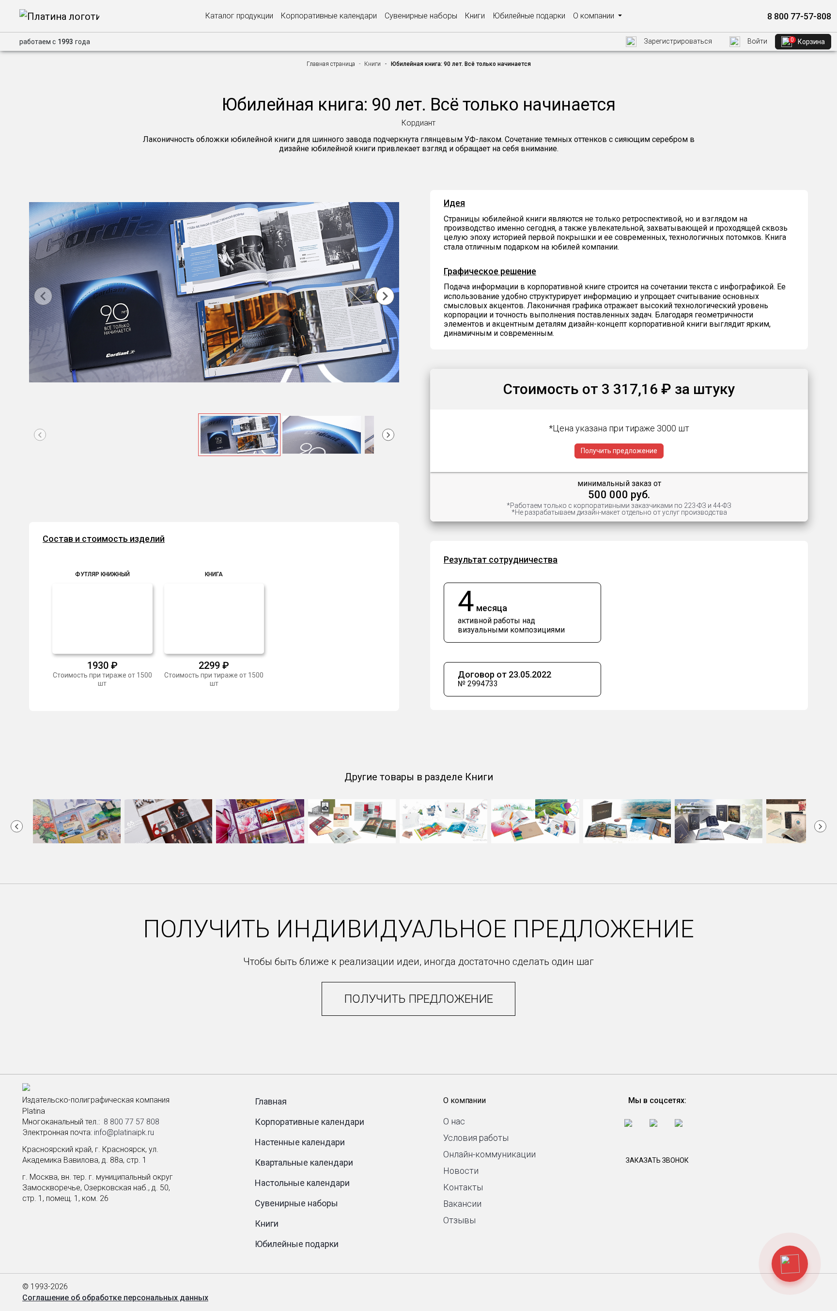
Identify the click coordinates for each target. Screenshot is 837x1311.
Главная (271, 1101)
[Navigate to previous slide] (43, 296)
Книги (475, 15)
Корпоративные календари (329, 15)
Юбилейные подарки (529, 15)
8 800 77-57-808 (798, 16)
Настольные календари (302, 1183)
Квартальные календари (304, 1162)
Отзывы (459, 1220)
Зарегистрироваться (677, 41)
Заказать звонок (657, 1160)
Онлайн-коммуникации (489, 1154)
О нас (454, 1121)
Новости (461, 1171)
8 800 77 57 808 (131, 1121)
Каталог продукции (239, 15)
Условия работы (476, 1138)
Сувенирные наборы (421, 15)
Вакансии (462, 1204)
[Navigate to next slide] (385, 296)
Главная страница (331, 64)
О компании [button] (594, 15)
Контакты (463, 1187)
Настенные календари (300, 1142)
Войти (756, 41)
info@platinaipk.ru (124, 1132)
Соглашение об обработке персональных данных (115, 1297)
